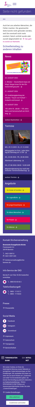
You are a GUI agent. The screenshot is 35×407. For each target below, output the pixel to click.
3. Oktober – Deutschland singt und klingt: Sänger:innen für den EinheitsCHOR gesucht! (17, 84)
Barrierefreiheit (10, 348)
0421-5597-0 (9, 253)
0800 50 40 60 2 (15, 282)
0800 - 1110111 (15, 291)
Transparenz (9, 344)
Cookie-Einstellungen (12, 392)
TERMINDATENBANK (11, 359)
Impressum (9, 336)
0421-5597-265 (10, 256)
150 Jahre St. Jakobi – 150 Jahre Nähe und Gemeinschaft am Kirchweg (17, 111)
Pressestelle (9, 308)
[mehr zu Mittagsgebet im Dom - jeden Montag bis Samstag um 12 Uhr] (17, 137)
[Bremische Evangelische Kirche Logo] (7, 4)
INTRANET (29, 359)
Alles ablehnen (14, 397)
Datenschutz (9, 340)
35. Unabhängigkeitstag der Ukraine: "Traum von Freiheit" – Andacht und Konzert (16, 97)
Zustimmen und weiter (17, 403)
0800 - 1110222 (15, 294)
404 (4, 19)
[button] (14, 4)
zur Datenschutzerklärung (11, 382)
